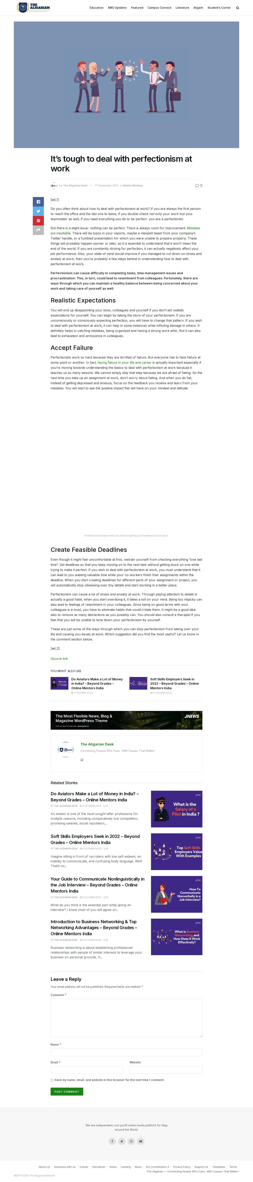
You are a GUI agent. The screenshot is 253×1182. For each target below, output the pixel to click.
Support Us (201, 1166)
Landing (126, 1166)
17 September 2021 (106, 185)
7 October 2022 (83, 692)
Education (97, 7)
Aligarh (198, 7)
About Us (44, 1166)
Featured (137, 7)
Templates (218, 1166)
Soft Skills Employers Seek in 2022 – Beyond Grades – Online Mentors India (174, 683)
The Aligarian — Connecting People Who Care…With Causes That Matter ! (193, 1171)
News (138, 1166)
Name (56, 1044)
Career (84, 1166)
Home (113, 1166)
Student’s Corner (219, 7)
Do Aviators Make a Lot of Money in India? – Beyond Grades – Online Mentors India (97, 683)
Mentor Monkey (133, 185)
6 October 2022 (162, 692)
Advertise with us (65, 1166)
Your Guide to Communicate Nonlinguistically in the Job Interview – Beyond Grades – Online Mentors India (97, 885)
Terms (233, 1166)
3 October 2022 (91, 897)
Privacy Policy (181, 1166)
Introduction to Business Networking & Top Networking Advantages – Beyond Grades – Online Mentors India (94, 927)
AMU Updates (117, 7)
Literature (182, 7)
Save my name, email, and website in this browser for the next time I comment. (109, 1080)
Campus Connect (159, 7)
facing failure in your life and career (125, 362)
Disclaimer (99, 1166)
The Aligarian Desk (75, 185)
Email (56, 1062)
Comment (59, 995)
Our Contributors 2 (157, 1166)
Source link (59, 659)
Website (135, 1062)
